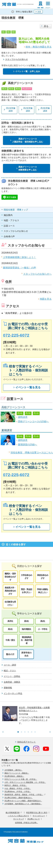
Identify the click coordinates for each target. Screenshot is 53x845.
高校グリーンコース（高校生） (16, 773)
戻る (46, 26)
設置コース (9, 226)
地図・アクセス (11, 220)
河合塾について (33, 819)
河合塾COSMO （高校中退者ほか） (18, 798)
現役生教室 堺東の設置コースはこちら (32, 452)
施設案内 (8, 215)
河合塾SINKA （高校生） (14, 776)
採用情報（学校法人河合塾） (26, 823)
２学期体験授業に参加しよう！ (19, 257)
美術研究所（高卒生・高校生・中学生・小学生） (23, 795)
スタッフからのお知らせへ (37, 274)
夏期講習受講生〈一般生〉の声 (19, 267)
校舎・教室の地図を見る (39, 47)
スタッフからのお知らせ (16, 231)
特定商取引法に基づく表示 (36, 813)
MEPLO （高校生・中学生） (15, 785)
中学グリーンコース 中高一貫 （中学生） (20, 779)
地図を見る (46, 299)
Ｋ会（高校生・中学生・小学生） (17, 788)
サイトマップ (18, 819)
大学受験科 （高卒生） (13, 770)
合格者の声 (9, 236)
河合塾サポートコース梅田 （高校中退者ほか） (23, 801)
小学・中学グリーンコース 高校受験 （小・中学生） (25, 782)
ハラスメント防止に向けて (18, 816)
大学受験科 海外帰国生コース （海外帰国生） (23, 804)
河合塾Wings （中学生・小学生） (17, 792)
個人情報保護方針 (13, 813)
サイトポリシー (39, 816)
